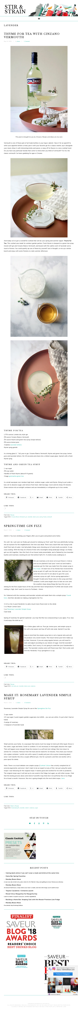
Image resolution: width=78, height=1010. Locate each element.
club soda (13, 686)
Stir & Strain (15, 9)
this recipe (37, 569)
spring (41, 517)
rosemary (33, 686)
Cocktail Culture (45, 765)
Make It (12, 806)
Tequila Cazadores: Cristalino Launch (19, 891)
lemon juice (36, 517)
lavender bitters (16, 445)
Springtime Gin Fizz (23, 526)
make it (27, 808)
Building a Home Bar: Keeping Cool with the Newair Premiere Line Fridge (33, 900)
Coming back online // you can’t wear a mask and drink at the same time (32, 873)
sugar (36, 808)
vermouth (49, 517)
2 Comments (27, 702)
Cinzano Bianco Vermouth (18, 517)
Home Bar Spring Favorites (16, 876)
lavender (30, 517)
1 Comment (27, 41)
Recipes (12, 515)
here (63, 778)
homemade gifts (15, 808)
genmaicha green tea (16, 476)
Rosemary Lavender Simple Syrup (19, 609)
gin (26, 517)
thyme (45, 517)
